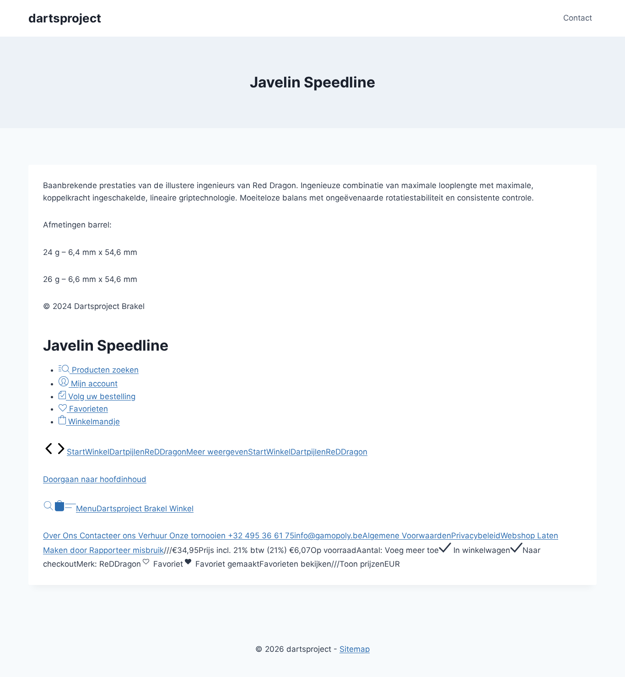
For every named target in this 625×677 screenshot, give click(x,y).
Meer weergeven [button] (217, 451)
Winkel (97, 451)
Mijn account (93, 383)
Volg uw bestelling (100, 396)
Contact (577, 17)
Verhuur (153, 535)
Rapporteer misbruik (126, 550)
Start (76, 451)
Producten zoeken (104, 369)
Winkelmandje (93, 421)
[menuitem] (49, 451)
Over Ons (61, 535)
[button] (312, 479)
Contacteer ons (109, 535)
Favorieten (87, 408)
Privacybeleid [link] (476, 535)
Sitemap (354, 649)
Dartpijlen (127, 451)
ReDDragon (165, 451)
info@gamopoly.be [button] (328, 535)
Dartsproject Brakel (133, 508)
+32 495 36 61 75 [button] (261, 535)
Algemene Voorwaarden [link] (406, 535)
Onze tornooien (198, 535)
